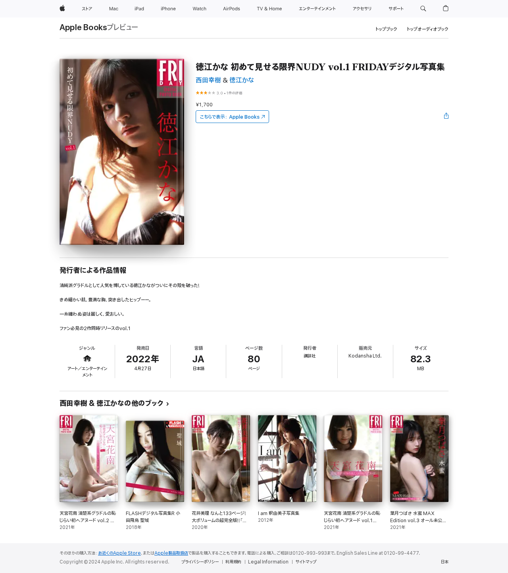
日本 (444, 562)
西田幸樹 (208, 80)
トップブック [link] (386, 29)
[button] (423, 8)
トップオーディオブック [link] (427, 29)
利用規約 (233, 562)
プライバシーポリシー (200, 562)
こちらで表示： (230, 117)
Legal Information (268, 562)
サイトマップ (305, 562)
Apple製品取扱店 (171, 553)
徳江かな (241, 80)
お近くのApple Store (119, 553)
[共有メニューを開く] (446, 117)
